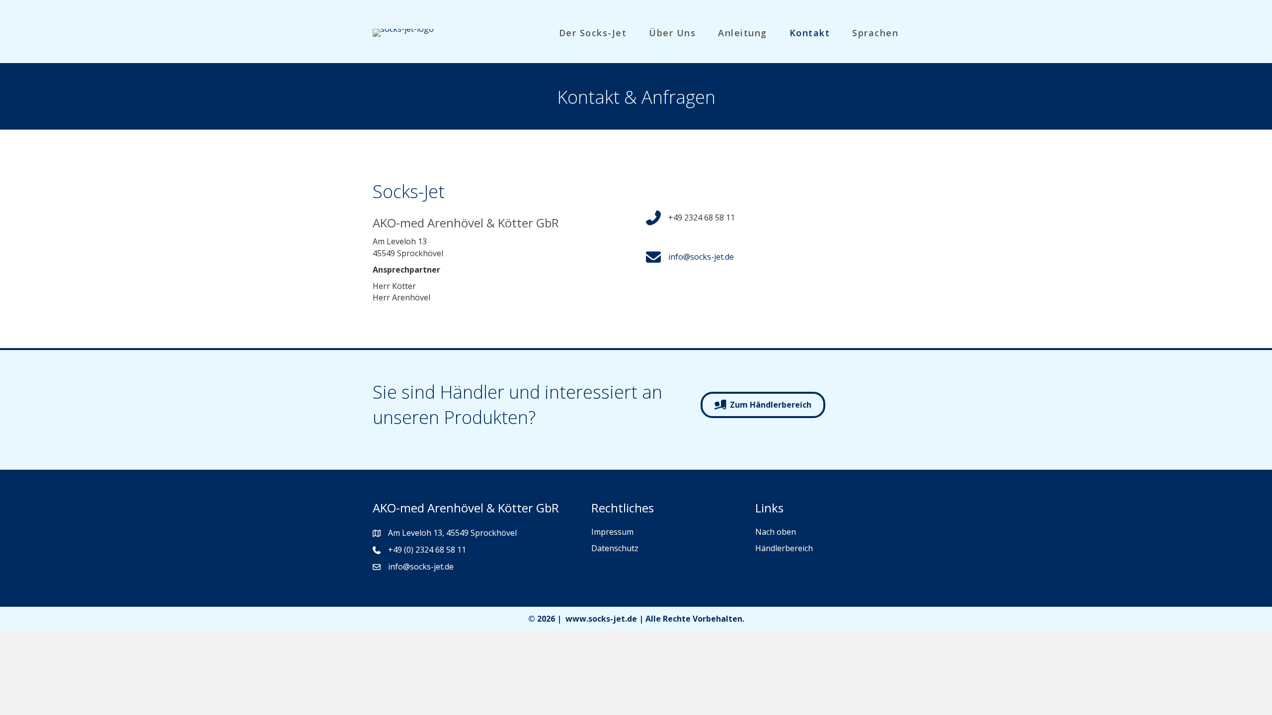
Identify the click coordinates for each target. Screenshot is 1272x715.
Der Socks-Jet (593, 33)
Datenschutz (614, 548)
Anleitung (742, 33)
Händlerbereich (784, 548)
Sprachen (875, 33)
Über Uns (672, 33)
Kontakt (810, 33)
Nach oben (775, 531)
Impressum (612, 531)
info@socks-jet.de (701, 256)
